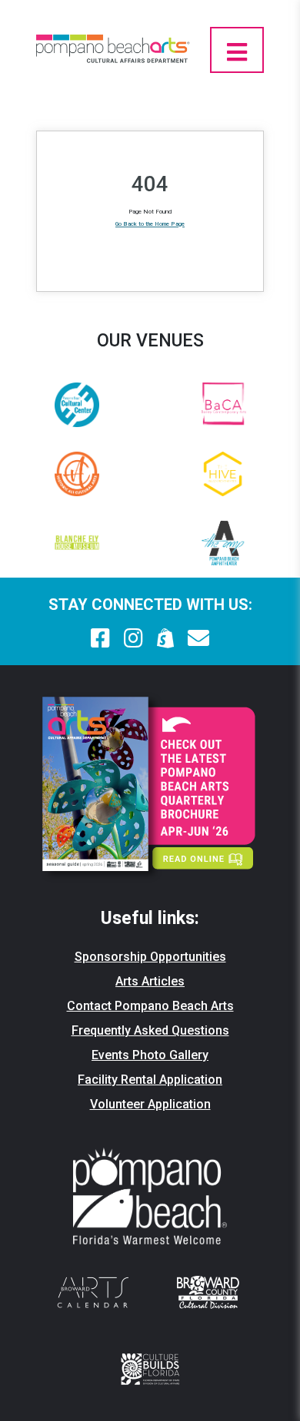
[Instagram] (133, 639)
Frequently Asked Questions (150, 1030)
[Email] (198, 639)
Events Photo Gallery (150, 1055)
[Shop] (166, 638)
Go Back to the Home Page (150, 223)
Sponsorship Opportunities (150, 956)
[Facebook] (100, 639)
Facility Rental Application (150, 1079)
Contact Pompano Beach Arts (150, 1006)
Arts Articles (150, 981)
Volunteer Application (150, 1104)
